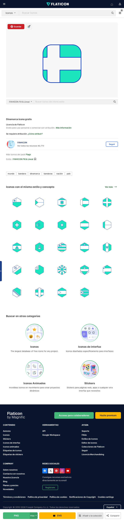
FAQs (84, 435)
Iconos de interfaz (11, 443)
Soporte (85, 431)
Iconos (6, 435)
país (68, 173)
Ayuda (85, 425)
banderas (48, 173)
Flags (28, 154)
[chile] (17, 202)
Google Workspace (51, 435)
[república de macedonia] (62, 270)
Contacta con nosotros (14, 473)
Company (8, 463)
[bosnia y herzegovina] (17, 292)
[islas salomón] (17, 270)
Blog (5, 481)
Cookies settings (106, 497)
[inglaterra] (107, 202)
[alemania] (84, 225)
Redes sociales (50, 463)
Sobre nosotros (10, 470)
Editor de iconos (89, 443)
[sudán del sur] (84, 292)
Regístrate (50, 487)
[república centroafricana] (39, 292)
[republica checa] (39, 202)
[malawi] (84, 247)
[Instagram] (62, 470)
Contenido (9, 425)
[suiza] (17, 225)
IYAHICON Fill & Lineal (23, 159)
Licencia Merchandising (93, 454)
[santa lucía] (39, 247)
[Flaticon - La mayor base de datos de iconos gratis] (58, 4)
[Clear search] (106, 13)
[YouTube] (67, 470)
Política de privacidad (37, 497)
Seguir (85, 450)
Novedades (8, 489)
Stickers (7, 439)
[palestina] (62, 292)
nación (59, 173)
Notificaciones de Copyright (82, 497)
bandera (22, 173)
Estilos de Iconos (90, 439)
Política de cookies (58, 497)
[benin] (107, 225)
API (44, 431)
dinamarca (35, 173)
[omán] (107, 270)
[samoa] (39, 270)
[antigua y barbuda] (84, 270)
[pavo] (39, 225)
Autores (7, 431)
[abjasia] (62, 247)
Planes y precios (10, 485)
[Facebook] (44, 470)
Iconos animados (11, 446)
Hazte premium (108, 415)
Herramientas (50, 425)
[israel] (62, 202)
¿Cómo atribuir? (35, 134)
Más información (64, 127)
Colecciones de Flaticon (93, 446)
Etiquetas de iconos (12, 450)
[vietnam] (62, 225)
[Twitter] (50, 470)
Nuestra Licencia (11, 477)
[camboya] (17, 247)
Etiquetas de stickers (13, 454)
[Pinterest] (56, 470)
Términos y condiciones (14, 497)
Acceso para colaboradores (74, 415)
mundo (11, 173)
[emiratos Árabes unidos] (84, 202)
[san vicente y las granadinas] (107, 247)
